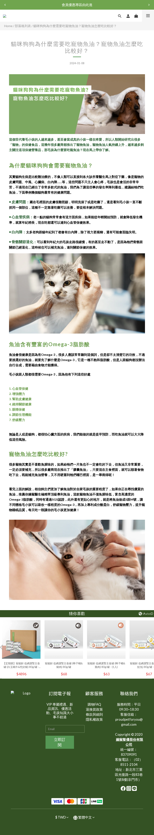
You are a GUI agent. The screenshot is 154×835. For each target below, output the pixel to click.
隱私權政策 (94, 719)
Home (8, 26)
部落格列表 (23, 26)
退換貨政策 (94, 709)
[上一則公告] (5, 5)
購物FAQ (94, 704)
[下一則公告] (149, 5)
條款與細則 (94, 714)
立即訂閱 (59, 742)
